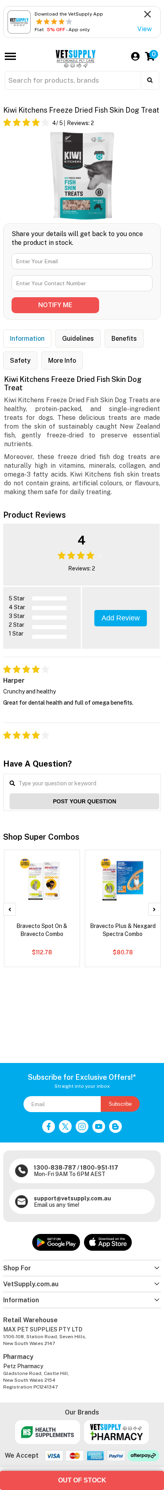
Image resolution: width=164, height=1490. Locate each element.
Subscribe (120, 1104)
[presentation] (9, 909)
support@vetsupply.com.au (72, 1198)
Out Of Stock (82, 1480)
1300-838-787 (55, 1167)
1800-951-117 (99, 1167)
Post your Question (84, 801)
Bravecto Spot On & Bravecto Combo (41, 930)
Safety (20, 360)
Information (27, 338)
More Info (62, 360)
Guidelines (78, 338)
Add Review (121, 618)
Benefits (124, 338)
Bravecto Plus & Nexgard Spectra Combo (123, 930)
